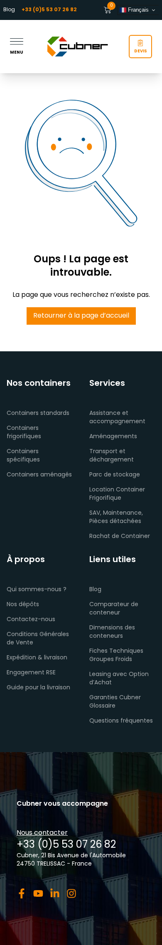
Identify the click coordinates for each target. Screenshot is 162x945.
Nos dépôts (23, 604)
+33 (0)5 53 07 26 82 (66, 845)
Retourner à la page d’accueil (81, 316)
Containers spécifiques (23, 456)
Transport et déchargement (111, 456)
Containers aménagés (39, 475)
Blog (9, 10)
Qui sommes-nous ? (36, 590)
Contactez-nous (31, 619)
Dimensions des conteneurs (112, 632)
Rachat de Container (119, 536)
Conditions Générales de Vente (38, 639)
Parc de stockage (114, 475)
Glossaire (102, 706)
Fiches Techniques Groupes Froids (116, 655)
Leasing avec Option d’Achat (119, 679)
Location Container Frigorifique (117, 494)
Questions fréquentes (121, 721)
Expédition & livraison (37, 658)
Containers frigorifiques (24, 433)
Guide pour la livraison (38, 688)
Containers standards (38, 413)
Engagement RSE (31, 673)
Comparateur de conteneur (113, 609)
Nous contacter (42, 833)
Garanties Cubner (115, 698)
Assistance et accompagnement (117, 418)
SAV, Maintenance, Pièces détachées (116, 517)
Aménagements (113, 437)
